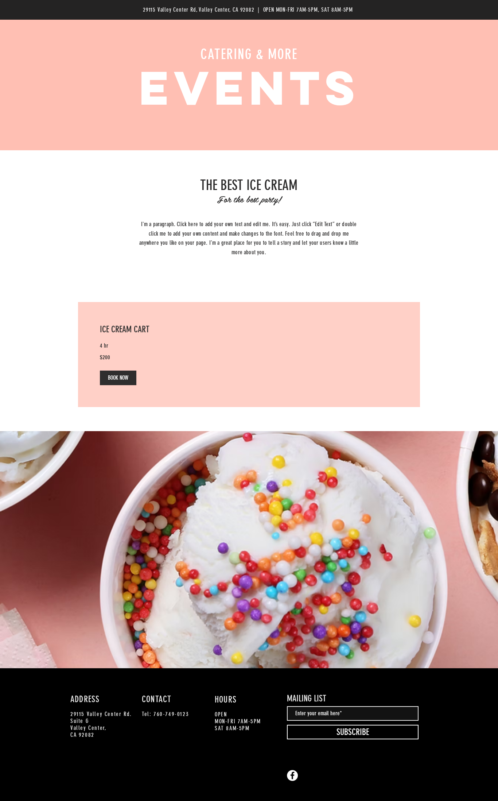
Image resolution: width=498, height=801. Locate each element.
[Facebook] (292, 775)
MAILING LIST (306, 698)
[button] (118, 378)
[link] (249, 330)
